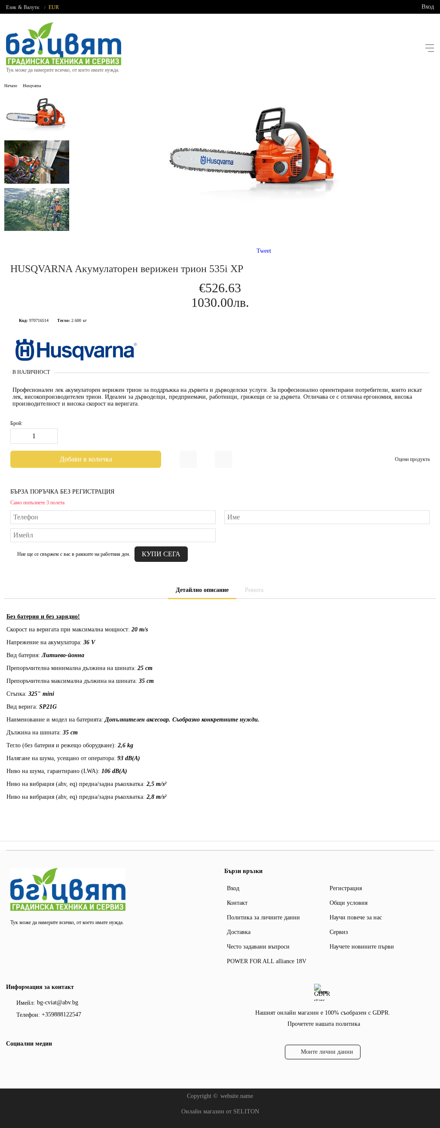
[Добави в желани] (188, 459)
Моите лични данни (327, 1052)
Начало (10, 85)
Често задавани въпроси (258, 946)
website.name (236, 1096)
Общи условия (348, 903)
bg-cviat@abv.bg (57, 1002)
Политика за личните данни (263, 917)
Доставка (239, 932)
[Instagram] (25, 1061)
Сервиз (339, 932)
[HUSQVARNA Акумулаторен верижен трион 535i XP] (254, 211)
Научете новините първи (362, 946)
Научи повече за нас (356, 917)
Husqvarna (32, 85)
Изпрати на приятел (223, 459)
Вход (428, 6)
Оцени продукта (412, 459)
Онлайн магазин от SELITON (220, 1111)
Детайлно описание (202, 590)
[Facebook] (11, 1061)
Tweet (264, 251)
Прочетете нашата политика (323, 1024)
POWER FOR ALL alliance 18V (266, 961)
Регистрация (346, 888)
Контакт (237, 903)
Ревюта (254, 590)
